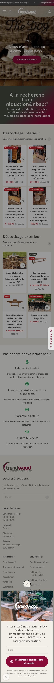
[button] (51, 338)
